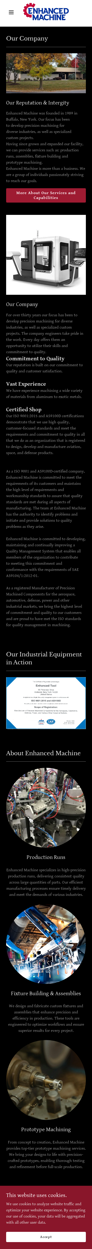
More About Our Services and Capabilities (46, 195)
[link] (46, 12)
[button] (12, 12)
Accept (46, 1237)
